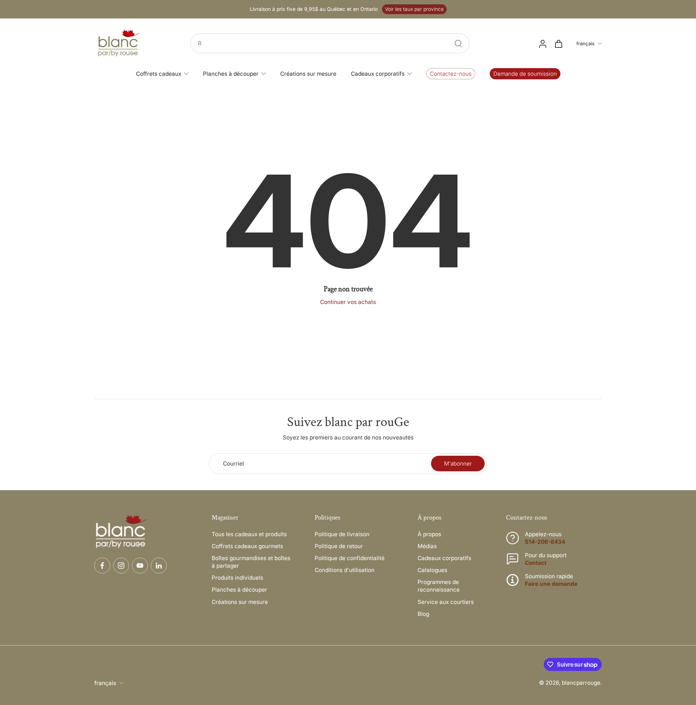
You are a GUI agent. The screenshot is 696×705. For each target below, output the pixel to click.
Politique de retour (339, 546)
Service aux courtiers (446, 601)
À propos (429, 534)
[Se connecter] (542, 43)
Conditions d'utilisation (344, 570)
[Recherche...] (458, 43)
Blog (423, 613)
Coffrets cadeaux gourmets (247, 546)
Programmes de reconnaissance (439, 586)
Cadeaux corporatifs (444, 558)
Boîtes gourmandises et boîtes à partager (251, 562)
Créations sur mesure (240, 601)
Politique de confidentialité (350, 558)
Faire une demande (551, 583)
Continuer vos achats (348, 302)
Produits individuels (237, 577)
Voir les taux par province (414, 9)
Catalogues (432, 570)
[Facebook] (102, 565)
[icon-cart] (558, 43)
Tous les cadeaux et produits (249, 534)
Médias (427, 546)
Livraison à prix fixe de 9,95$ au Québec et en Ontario (314, 9)
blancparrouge (581, 682)
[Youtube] (140, 565)
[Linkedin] (159, 565)
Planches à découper (239, 589)
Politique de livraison (342, 534)
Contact (536, 562)
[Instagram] (121, 565)
